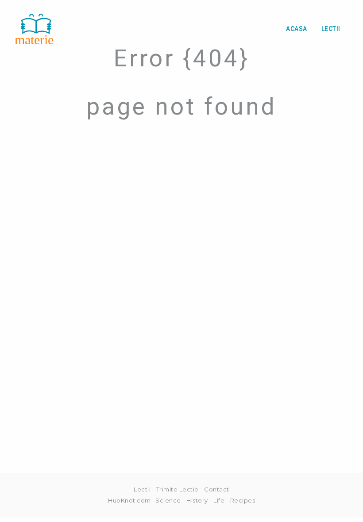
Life (218, 500)
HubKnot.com (129, 500)
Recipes (242, 500)
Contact (216, 489)
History (197, 500)
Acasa (296, 28)
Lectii (330, 28)
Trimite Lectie (177, 489)
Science (168, 500)
